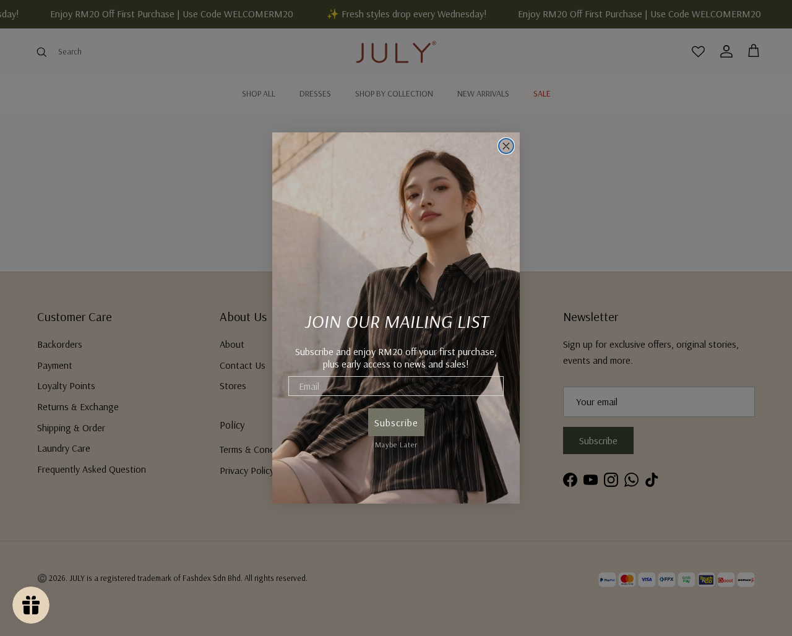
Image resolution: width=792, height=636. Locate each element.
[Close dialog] (506, 146)
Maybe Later (396, 442)
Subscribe (396, 422)
